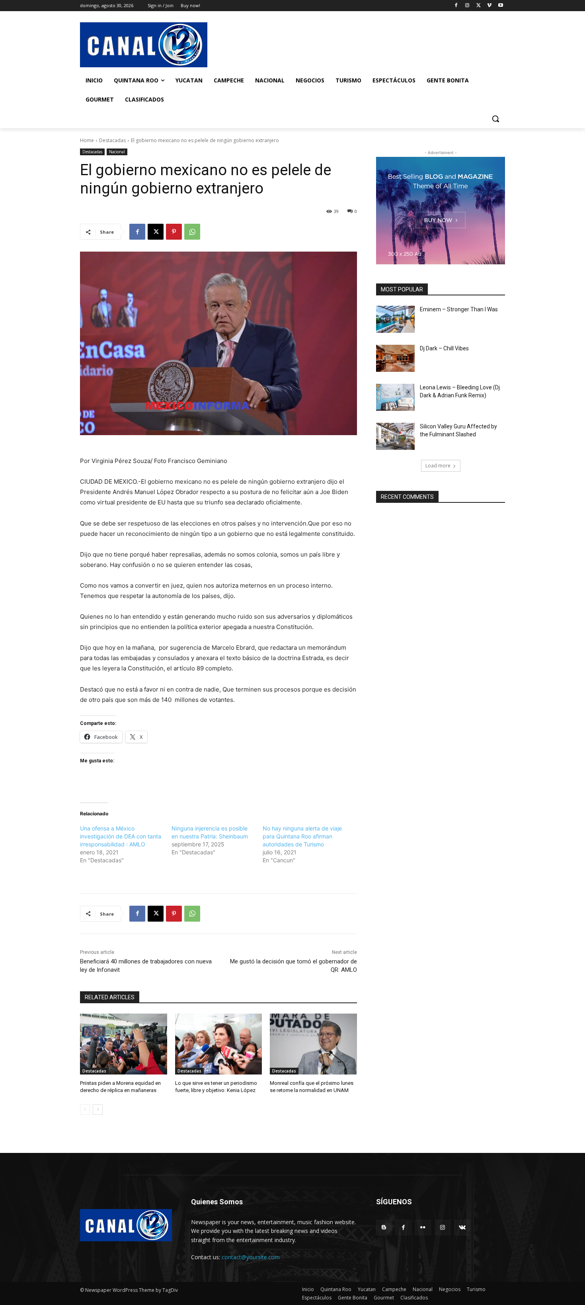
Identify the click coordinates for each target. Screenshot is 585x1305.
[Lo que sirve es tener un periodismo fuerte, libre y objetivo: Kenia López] (218, 1044)
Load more (437, 465)
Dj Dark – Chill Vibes (444, 348)
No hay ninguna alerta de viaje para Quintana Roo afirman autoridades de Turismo (302, 836)
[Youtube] (500, 5)
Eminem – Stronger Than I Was (459, 309)
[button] (495, 118)
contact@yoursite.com (251, 1257)
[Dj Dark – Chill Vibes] (395, 358)
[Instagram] (467, 5)
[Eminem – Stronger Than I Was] (395, 319)
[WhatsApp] (192, 232)
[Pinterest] (174, 232)
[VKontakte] (462, 1227)
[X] (478, 5)
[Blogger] (384, 1227)
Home (87, 140)
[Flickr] (423, 1227)
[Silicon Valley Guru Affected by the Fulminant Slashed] (395, 436)
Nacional (117, 151)
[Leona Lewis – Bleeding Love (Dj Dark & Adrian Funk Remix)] (395, 397)
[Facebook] (456, 5)
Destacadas (112, 140)
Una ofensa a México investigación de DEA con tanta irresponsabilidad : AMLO (120, 836)
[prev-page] (85, 1109)
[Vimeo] (489, 5)
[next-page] (98, 1109)
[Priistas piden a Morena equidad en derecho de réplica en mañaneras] (123, 1044)
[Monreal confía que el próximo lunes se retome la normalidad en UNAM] (313, 1044)
